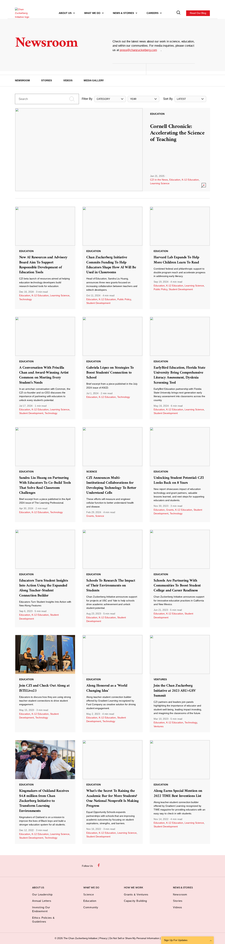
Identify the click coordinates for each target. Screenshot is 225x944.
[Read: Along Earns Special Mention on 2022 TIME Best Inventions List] (180, 792)
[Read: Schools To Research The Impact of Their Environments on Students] (112, 578)
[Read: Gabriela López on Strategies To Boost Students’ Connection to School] (112, 368)
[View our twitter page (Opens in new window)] (132, 865)
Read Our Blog (198, 13)
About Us (65, 13)
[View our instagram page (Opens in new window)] (107, 865)
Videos (67, 80)
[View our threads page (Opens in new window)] (115, 865)
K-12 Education (190, 179)
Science (99, 515)
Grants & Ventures (136, 894)
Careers (153, 13)
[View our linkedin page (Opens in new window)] (124, 865)
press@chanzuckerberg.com (138, 50)
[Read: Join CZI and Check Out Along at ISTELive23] (45, 683)
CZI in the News (159, 179)
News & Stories (124, 13)
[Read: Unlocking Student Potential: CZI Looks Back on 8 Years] (180, 474)
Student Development (98, 303)
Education (174, 179)
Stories (46, 80)
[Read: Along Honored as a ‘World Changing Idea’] (112, 683)
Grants (90, 515)
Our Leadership (42, 894)
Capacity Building (135, 900)
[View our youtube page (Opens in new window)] (140, 865)
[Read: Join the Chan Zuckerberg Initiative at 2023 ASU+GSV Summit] (180, 683)
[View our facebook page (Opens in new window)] (99, 865)
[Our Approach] (25, 13)
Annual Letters (41, 900)
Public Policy (124, 299)
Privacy (103, 938)
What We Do (92, 13)
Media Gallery (94, 80)
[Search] (178, 13)
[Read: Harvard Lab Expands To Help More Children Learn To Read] (180, 258)
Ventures (158, 726)
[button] (110, 99)
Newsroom (22, 80)
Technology (25, 299)
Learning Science (159, 183)
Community (90, 907)
